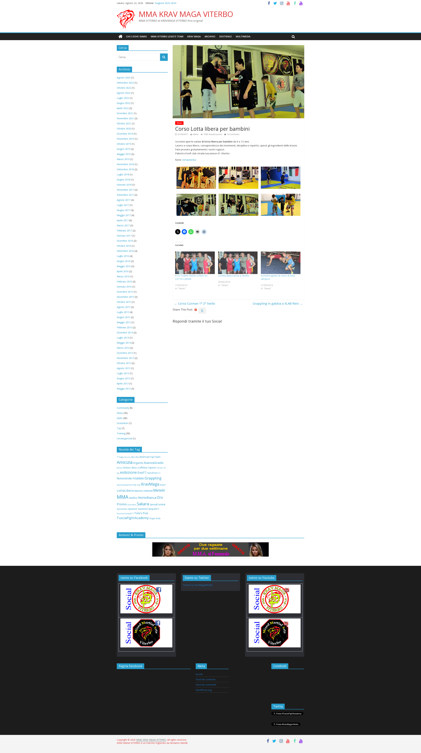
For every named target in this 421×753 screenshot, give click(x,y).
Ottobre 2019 (124, 143)
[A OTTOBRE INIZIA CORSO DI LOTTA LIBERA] (195, 262)
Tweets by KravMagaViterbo (198, 585)
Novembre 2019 (125, 138)
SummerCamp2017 (125, 513)
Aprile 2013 (123, 383)
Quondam (131, 504)
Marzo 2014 (123, 347)
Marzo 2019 (123, 159)
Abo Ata (135, 457)
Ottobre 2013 (124, 363)
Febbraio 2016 (124, 281)
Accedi (199, 674)
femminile (124, 478)
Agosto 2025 (123, 77)
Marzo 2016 (123, 276)
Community (123, 407)
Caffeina (142, 467)
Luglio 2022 (123, 98)
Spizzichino (122, 509)
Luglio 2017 (123, 205)
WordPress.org (203, 689)
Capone (152, 467)
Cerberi (160, 468)
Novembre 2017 (125, 189)
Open (120, 418)
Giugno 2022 (123, 103)
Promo (122, 504)
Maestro (139, 490)
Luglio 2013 (123, 373)
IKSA (134, 485)
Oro (160, 497)
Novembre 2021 (125, 118)
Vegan (152, 518)
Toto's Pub (141, 513)
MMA (122, 497)
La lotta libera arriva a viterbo (233, 275)
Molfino (133, 497)
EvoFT (141, 472)
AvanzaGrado (153, 463)
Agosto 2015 (123, 307)
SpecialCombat (157, 504)
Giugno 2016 (123, 261)
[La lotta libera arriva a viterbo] (238, 262)
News (179, 123)
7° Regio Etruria (123, 457)
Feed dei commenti (206, 684)
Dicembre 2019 (125, 133)
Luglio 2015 (123, 312)
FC (159, 473)
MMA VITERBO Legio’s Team (167, 36)
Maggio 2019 (124, 154)
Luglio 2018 (123, 174)
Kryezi (163, 484)
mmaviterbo (189, 159)
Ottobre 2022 (124, 87)
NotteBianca (147, 497)
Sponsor (132, 508)
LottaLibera (125, 490)
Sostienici (225, 36)
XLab (158, 518)
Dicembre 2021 (125, 113)
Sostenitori (122, 423)
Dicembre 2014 (125, 332)
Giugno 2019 (123, 149)
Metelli (159, 490)
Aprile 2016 (123, 271)
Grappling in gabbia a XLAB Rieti (278, 303)
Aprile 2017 (123, 220)
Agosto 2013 (123, 368)
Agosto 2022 (123, 92)
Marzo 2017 (123, 225)
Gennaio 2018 (124, 184)
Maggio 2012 (124, 388)
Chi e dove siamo (136, 36)
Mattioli (148, 490)
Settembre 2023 (125, 82)
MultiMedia (243, 36)
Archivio (210, 36)
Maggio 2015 (124, 322)
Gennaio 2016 (124, 286)
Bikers (134, 467)
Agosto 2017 (123, 199)
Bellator (127, 467)
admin (195, 134)
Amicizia (125, 462)
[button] (196, 177)
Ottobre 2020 (124, 128)
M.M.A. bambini (163, 3)
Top (119, 428)
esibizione (128, 472)
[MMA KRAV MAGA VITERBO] (120, 36)
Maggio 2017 (124, 215)
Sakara (143, 503)
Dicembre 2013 (125, 352)
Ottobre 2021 (124, 123)
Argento (138, 463)
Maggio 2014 (124, 342)
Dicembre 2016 (125, 240)
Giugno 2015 (123, 317)
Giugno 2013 (123, 378)
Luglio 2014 (123, 337)
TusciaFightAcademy (133, 518)
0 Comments (233, 134)
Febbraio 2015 (124, 327)
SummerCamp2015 (148, 508)
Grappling (153, 478)
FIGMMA (138, 478)
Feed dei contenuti (205, 679)
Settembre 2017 (125, 194)
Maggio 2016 (124, 266)
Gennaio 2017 (124, 235)
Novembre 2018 (125, 164)
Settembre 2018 (125, 169)
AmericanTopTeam (150, 456)
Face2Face (152, 472)
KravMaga (150, 484)
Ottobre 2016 (124, 245)
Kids (138, 485)
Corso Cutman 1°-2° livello (194, 303)
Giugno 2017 (123, 210)
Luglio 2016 (123, 256)
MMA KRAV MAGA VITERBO (186, 14)
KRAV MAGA (194, 36)
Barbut (120, 468)
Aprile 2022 (123, 108)
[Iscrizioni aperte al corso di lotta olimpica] (280, 262)
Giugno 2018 (123, 179)
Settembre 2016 (125, 250)
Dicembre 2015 (125, 291)
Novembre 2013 (125, 358)
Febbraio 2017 (124, 230)
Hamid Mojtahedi (124, 485)
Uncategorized (124, 438)
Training (121, 433)
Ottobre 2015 (124, 301)
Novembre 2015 (125, 296)
